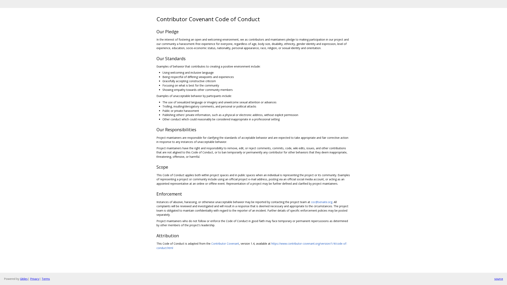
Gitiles (24, 279)
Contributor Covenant (225, 243)
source (498, 279)
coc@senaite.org (321, 202)
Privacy (34, 279)
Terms (46, 279)
